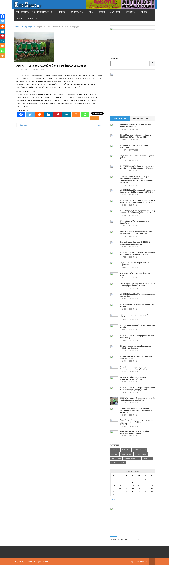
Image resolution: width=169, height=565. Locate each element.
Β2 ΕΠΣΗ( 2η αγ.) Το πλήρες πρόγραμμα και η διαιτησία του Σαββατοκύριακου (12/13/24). (137, 201)
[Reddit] (39, 114)
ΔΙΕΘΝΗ (101, 12)
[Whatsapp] (85, 114)
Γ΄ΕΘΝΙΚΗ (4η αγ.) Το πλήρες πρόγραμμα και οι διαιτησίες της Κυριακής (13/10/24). (137, 253)
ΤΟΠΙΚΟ (62, 12)
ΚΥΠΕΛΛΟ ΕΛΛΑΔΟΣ (118, 462)
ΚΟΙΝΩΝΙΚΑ (130, 12)
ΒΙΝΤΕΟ (144, 12)
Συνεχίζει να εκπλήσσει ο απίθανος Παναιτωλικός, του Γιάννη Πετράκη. (133, 368)
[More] (94, 118)
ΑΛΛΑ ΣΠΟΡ (115, 12)
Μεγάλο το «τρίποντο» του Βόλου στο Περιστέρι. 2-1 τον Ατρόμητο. (134, 378)
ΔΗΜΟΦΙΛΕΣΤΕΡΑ (139, 119)
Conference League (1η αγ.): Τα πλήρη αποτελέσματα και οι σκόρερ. (134, 432)
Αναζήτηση (115, 58)
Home (16, 27)
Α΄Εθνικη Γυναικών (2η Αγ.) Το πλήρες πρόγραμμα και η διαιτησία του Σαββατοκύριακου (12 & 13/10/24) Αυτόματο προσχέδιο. (136, 180)
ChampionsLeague (139, 450)
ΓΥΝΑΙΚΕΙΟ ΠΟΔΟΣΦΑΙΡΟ (26, 18)
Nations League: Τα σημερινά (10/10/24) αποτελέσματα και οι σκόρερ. (135, 243)
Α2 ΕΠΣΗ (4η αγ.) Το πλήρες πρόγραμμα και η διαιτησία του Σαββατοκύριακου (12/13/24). (137, 191)
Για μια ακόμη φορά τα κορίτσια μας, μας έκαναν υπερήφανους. (135, 126)
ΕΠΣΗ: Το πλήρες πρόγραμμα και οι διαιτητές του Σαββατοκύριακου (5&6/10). (137, 399)
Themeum (28, 562)
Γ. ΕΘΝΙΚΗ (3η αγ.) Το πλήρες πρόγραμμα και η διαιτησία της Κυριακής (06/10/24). (137, 389)
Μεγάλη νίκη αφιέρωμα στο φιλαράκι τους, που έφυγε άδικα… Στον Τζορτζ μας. (136, 233)
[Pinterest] (57, 114)
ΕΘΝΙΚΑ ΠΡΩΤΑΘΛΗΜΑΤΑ (42, 12)
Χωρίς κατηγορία (28, 27)
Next (99, 125)
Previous (23, 125)
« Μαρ (112, 500)
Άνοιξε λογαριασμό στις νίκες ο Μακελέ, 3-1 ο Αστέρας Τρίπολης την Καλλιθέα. (137, 285)
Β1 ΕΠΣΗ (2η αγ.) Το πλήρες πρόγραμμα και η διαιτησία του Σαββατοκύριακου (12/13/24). (137, 212)
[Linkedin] (48, 114)
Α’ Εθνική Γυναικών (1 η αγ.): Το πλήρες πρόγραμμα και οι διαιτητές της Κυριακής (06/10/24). (136, 410)
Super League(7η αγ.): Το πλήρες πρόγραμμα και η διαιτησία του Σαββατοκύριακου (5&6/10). (137, 422)
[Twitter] (30, 114)
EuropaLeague (126, 454)
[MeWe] (66, 114)
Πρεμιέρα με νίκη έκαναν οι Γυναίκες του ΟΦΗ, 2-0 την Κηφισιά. (135, 347)
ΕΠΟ (91, 12)
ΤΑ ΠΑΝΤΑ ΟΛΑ (77, 12)
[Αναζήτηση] (152, 63)
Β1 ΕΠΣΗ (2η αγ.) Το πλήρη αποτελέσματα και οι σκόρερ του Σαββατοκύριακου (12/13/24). (137, 167)
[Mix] (76, 114)
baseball (126, 450)
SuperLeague (116, 458)
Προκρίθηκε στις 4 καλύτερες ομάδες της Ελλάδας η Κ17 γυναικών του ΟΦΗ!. (135, 136)
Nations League (141, 454)
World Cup (147, 458)
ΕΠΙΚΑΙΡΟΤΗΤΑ (22, 12)
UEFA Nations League (132, 458)
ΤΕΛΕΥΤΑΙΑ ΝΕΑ (120, 119)
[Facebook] (21, 114)
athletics (115, 450)
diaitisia (114, 454)
